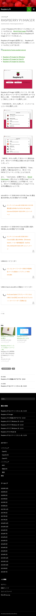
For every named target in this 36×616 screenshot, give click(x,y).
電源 (3, 472)
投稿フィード (5, 588)
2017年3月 (4, 516)
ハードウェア (5, 462)
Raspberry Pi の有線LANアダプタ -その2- (13, 378)
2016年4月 (4, 544)
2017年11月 (4, 509)
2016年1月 (4, 554)
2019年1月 (4, 502)
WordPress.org (5, 595)
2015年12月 (4, 558)
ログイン (3, 584)
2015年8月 (4, 568)
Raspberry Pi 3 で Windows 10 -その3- (12, 421)
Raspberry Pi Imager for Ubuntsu (14, 61)
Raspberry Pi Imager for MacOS (13, 59)
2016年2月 (4, 551)
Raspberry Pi (6, 9)
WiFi (3, 465)
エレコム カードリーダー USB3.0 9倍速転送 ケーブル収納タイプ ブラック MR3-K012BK (19, 272)
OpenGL (4, 451)
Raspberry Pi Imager (7, 414)
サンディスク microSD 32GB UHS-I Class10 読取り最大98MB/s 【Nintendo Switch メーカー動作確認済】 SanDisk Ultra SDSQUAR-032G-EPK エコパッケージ (19, 243)
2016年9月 (4, 530)
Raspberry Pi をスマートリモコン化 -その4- (14, 385)
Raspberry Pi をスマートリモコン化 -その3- (14, 435)
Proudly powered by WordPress (9, 613)
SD (13, 368)
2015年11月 (4, 561)
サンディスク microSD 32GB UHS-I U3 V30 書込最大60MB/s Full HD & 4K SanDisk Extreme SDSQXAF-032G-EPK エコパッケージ (20, 209)
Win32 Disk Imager (19, 31)
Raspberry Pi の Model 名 (8, 432)
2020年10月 (4, 488)
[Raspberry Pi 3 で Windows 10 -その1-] (24, 331)
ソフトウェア (4, 17)
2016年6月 (4, 537)
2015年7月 (4, 572)
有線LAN (4, 469)
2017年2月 (4, 519)
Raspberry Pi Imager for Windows (14, 57)
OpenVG (4, 458)
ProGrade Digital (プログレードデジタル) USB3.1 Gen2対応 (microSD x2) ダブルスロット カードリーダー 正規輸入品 (20, 297)
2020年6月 (4, 492)
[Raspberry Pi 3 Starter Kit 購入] (8, 331)
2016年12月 (4, 523)
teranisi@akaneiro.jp (16, 24)
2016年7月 (4, 533)
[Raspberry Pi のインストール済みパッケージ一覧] (9, 353)
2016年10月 (4, 526)
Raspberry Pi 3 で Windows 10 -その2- (12, 425)
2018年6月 (4, 506)
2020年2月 (4, 495)
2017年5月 (4, 513)
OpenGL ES (5, 455)
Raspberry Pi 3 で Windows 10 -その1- (12, 428)
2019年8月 (4, 499)
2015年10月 (4, 565)
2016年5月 (4, 540)
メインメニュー (33, 9)
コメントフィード (6, 591)
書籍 (2, 476)
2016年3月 (4, 547)
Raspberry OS (6, 368)
